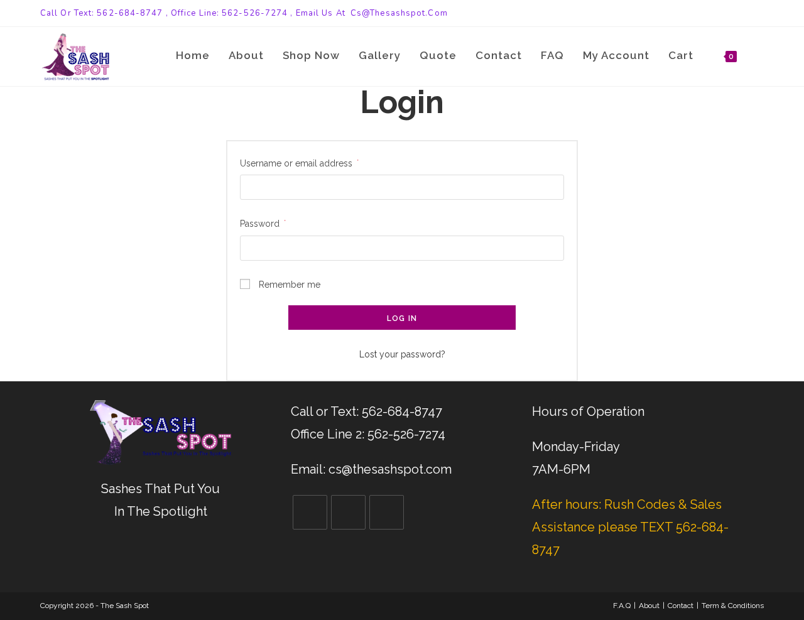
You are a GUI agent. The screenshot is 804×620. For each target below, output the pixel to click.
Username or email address (299, 163)
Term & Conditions (733, 605)
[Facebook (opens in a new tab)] (731, 13)
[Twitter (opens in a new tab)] (717, 13)
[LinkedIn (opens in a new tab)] (758, 13)
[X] (310, 512)
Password (263, 224)
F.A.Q (622, 605)
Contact (680, 605)
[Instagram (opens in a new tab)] (746, 13)
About (649, 605)
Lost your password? (402, 354)
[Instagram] (386, 512)
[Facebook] (348, 512)
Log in (402, 318)
